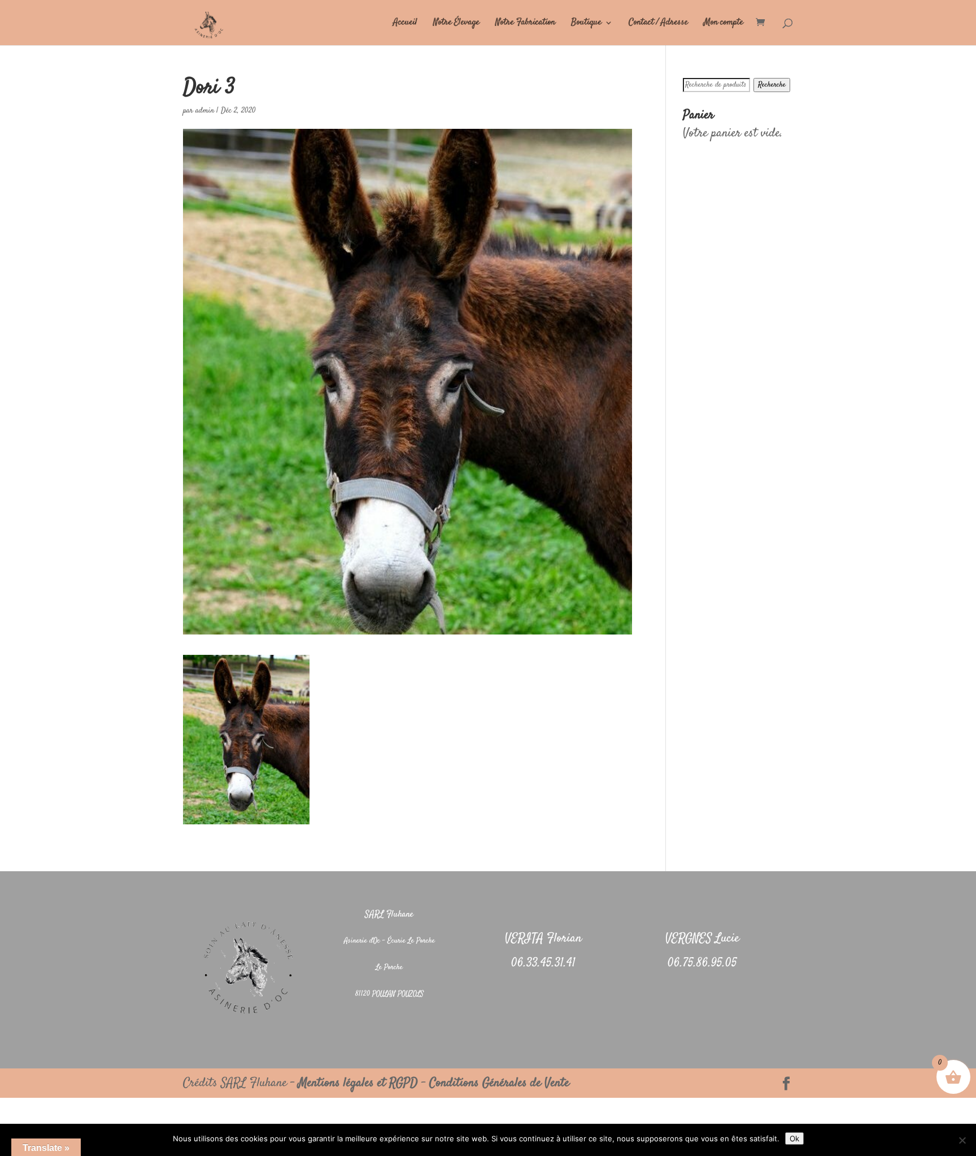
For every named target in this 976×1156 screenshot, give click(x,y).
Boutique (586, 24)
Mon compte (723, 24)
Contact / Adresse (658, 24)
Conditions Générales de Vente (499, 1083)
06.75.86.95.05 (702, 963)
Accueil (405, 24)
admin (204, 110)
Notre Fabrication (525, 24)
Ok (794, 1138)
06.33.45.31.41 (543, 963)
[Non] (962, 1140)
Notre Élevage (456, 24)
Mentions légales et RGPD (358, 1083)
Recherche (772, 85)
